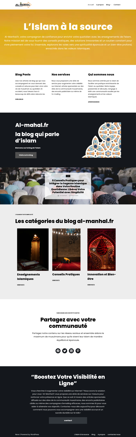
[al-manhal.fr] (23, 5)
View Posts (20, 285)
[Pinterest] (77, 350)
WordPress (35, 434)
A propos (100, 5)
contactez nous (114, 434)
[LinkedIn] (71, 350)
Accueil (91, 5)
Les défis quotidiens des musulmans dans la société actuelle (68, 186)
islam (68, 179)
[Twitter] (64, 350)
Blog (93, 434)
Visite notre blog (26, 155)
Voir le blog (19, 99)
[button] (110, 4)
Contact (117, 5)
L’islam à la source (81, 434)
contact (68, 420)
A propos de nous (93, 102)
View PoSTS (55, 280)
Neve (17, 434)
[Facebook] (58, 350)
